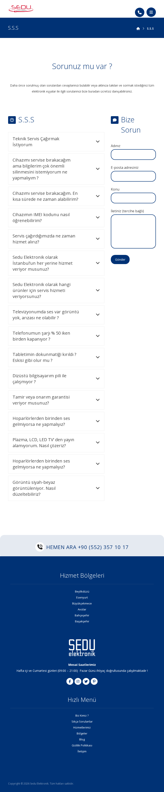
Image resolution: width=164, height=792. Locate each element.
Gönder (120, 259)
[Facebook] (69, 681)
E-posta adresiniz (125, 167)
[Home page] (138, 28)
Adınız (115, 145)
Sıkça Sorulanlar (82, 721)
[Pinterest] (94, 681)
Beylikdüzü (82, 591)
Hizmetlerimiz (82, 727)
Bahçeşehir (82, 615)
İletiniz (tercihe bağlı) (127, 211)
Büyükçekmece (82, 603)
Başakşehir (82, 621)
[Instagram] (78, 681)
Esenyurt (82, 597)
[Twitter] (86, 681)
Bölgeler (82, 733)
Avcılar (82, 609)
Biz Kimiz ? (82, 715)
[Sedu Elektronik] (21, 8)
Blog (82, 739)
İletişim (82, 751)
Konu (115, 189)
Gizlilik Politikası (82, 745)
